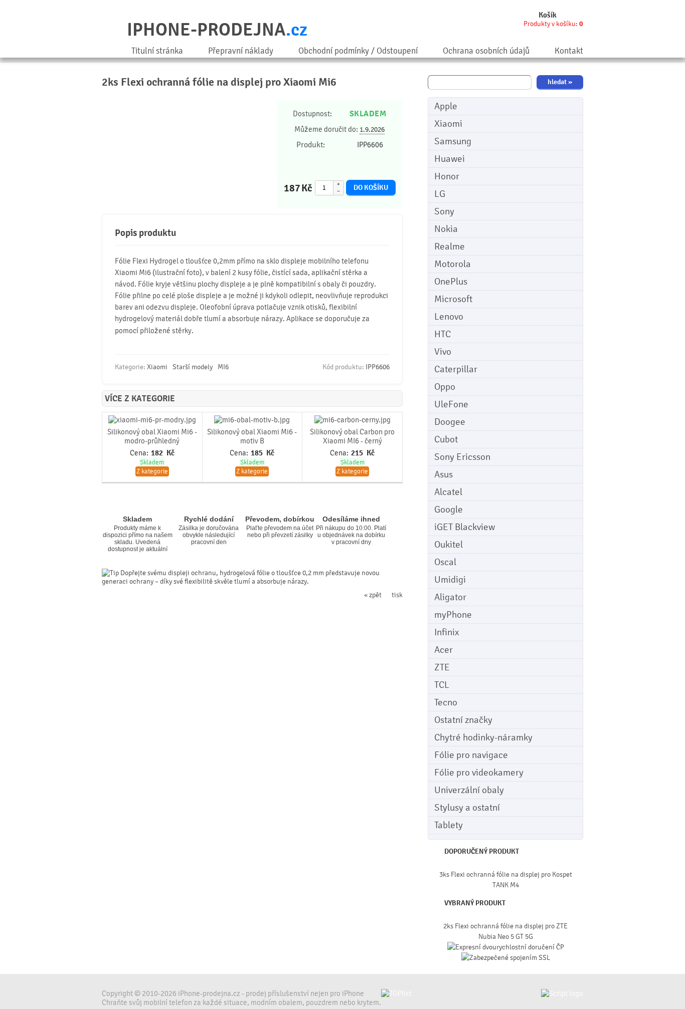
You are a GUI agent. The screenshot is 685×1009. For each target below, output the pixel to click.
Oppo (444, 387)
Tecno (445, 702)
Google (448, 509)
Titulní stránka (157, 51)
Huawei (449, 159)
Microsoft (453, 299)
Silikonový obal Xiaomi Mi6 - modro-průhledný (152, 436)
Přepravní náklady (240, 51)
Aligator (450, 597)
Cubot (446, 439)
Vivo (442, 352)
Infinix (446, 632)
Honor (446, 176)
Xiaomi (448, 124)
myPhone (453, 615)
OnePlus (450, 282)
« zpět (373, 595)
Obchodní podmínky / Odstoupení (358, 51)
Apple (445, 106)
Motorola (452, 264)
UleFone (451, 404)
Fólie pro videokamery (479, 773)
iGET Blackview (464, 527)
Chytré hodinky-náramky (483, 737)
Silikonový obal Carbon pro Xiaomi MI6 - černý (352, 436)
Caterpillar (455, 369)
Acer (443, 650)
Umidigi (450, 580)
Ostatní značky (463, 720)
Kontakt (569, 51)
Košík (548, 15)
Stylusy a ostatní (467, 808)
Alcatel (448, 492)
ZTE (442, 667)
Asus (443, 474)
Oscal (445, 562)
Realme (449, 246)
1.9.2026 (372, 129)
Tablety (448, 825)
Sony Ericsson (462, 457)
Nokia (446, 229)
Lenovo (448, 317)
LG (439, 194)
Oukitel (448, 545)
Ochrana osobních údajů (486, 51)
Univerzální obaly (469, 790)
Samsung (452, 141)
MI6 (223, 366)
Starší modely (193, 366)
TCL (441, 685)
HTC (442, 334)
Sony (444, 211)
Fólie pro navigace (471, 755)
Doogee (449, 422)
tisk (397, 595)
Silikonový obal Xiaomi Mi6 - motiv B (252, 436)
